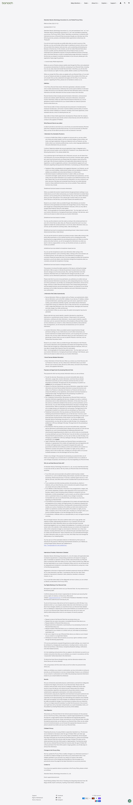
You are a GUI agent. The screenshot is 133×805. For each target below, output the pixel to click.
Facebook (60, 795)
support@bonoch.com (54, 597)
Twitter (59, 797)
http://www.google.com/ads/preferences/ (55, 545)
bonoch (99, 795)
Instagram (60, 800)
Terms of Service (36, 800)
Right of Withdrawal (37, 797)
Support (34, 795)
